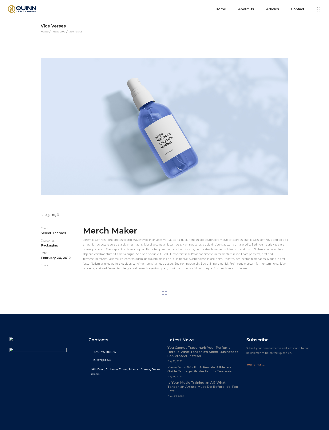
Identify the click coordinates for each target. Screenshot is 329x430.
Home (45, 31)
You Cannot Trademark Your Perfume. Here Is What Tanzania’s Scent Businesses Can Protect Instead (203, 352)
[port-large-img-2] (164, 203)
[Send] (317, 362)
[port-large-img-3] (164, 214)
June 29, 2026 (175, 396)
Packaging (58, 31)
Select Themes (53, 233)
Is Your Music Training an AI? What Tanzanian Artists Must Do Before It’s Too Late (202, 387)
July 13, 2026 (174, 376)
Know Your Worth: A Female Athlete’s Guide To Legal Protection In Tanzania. (199, 369)
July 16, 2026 (174, 361)
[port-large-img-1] (164, 126)
